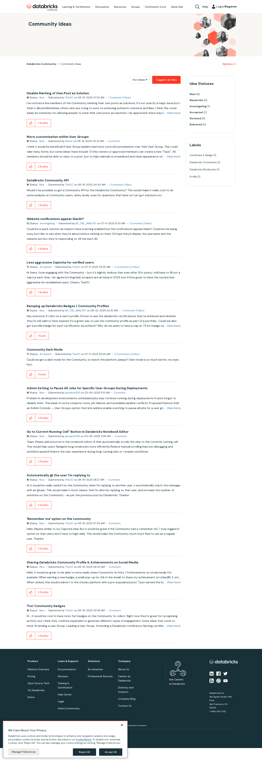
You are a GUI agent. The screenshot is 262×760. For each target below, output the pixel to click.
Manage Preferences (24, 751)
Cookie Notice (84, 739)
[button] (191, 370)
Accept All (111, 751)
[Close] (122, 725)
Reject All (84, 751)
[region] (65, 739)
